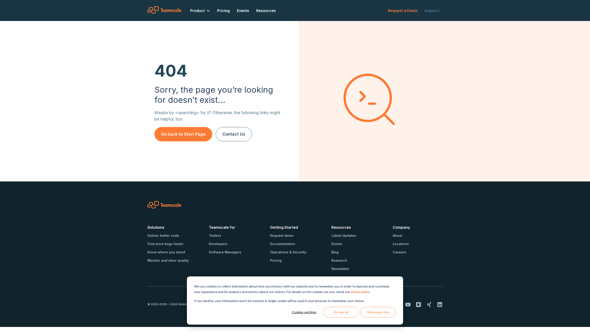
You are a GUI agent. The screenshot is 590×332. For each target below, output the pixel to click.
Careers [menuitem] (399, 252)
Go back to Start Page (183, 134)
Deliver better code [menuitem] (163, 235)
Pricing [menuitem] (223, 10)
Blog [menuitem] (335, 252)
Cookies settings (304, 312)
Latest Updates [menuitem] (343, 235)
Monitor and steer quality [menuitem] (168, 260)
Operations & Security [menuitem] (288, 252)
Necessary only (378, 312)
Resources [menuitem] (266, 10)
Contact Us (233, 134)
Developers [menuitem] (218, 244)
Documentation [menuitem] (282, 244)
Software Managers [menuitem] (225, 252)
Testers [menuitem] (215, 235)
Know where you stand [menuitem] (166, 252)
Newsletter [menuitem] (340, 269)
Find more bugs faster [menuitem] (165, 244)
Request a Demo (403, 10)
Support (432, 10)
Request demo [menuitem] (281, 235)
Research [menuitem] (339, 260)
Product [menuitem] (197, 10)
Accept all (341, 312)
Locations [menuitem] (401, 244)
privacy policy (360, 292)
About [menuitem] (397, 235)
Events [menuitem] (243, 10)
